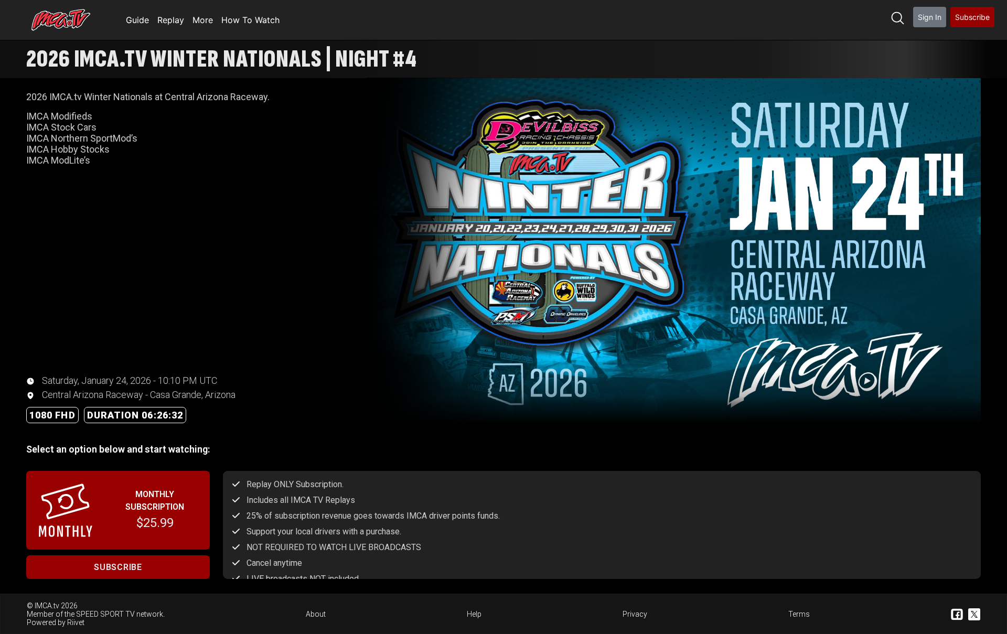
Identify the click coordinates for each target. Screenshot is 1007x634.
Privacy (635, 614)
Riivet (75, 622)
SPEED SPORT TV (105, 614)
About (316, 614)
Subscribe (972, 17)
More (202, 20)
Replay (170, 20)
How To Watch (250, 20)
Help (474, 614)
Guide (137, 20)
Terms (799, 614)
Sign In (929, 17)
